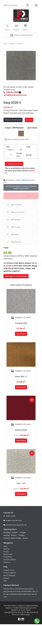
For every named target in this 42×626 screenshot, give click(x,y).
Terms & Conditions (9, 560)
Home (5, 43)
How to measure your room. (18, 139)
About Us (6, 549)
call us (34, 263)
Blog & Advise (7, 554)
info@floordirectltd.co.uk (14, 520)
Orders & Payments (9, 573)
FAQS (5, 581)
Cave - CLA (21, 483)
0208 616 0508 (10, 516)
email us (9, 265)
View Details (21, 334)
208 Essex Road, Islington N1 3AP (16, 525)
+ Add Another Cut (14, 164)
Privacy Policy (7, 557)
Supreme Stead (21, 430)
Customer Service (9, 570)
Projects (6, 552)
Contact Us (6, 562)
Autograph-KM (21, 323)
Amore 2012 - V (21, 376)
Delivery (29, 120)
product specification (13, 120)
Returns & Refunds (9, 575)
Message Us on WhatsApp (16, 276)
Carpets (11, 43)
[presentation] (8, 317)
